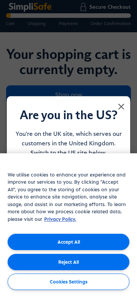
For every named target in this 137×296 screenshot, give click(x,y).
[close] (121, 107)
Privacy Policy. (60, 219)
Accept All (68, 241)
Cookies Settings (69, 281)
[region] (68, 224)
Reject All (68, 262)
